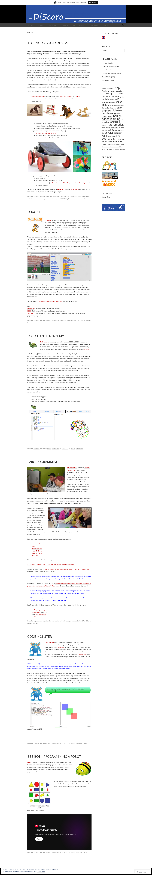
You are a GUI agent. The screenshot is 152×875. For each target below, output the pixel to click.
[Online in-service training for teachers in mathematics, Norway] (109, 183)
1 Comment (79, 448)
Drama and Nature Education (110, 66)
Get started (92, 2)
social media (108, 147)
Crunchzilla (61, 647)
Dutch (115, 99)
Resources (52, 25)
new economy (61, 189)
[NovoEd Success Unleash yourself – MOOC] (110, 175)
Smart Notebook (116, 144)
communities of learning (59, 320)
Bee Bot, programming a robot (41, 610)
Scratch (34, 617)
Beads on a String (37, 553)
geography (106, 111)
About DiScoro (79, 25)
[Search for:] (123, 25)
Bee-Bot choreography (108, 77)
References (94, 25)
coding (63, 196)
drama (112, 99)
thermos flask (51, 133)
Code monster (82, 654)
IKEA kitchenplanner (68, 183)
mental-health (105, 127)
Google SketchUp (80, 183)
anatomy (104, 88)
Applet (104, 91)
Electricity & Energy (108, 80)
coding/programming (38, 96)
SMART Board (107, 144)
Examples (36, 196)
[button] (35, 110)
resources (111, 137)
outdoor (107, 130)
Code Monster (36, 612)
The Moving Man (37, 548)
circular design (74, 189)
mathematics (115, 124)
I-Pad (110, 116)
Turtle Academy (44, 342)
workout (117, 149)
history (104, 116)
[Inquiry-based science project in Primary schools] (109, 165)
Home (30, 25)
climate (103, 94)
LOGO (29, 311)
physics (109, 132)
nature (116, 127)
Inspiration (64, 25)
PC (111, 130)
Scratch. (78, 96)
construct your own (41, 133)
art (109, 91)
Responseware (118, 139)
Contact (106, 25)
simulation (117, 141)
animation (110, 88)
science (47, 199)
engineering (73, 196)
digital (107, 99)
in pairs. (86, 349)
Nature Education (107, 70)
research (114, 136)
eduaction (112, 102)
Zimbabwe (122, 149)
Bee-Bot (29, 762)
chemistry (57, 196)
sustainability (118, 147)
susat (113, 147)
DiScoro (70, 199)
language (115, 121)
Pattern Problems (37, 551)
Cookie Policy (41, 871)
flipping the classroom (109, 108)
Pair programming (72, 467)
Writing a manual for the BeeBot (111, 73)
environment (117, 105)
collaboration (115, 94)
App (117, 88)
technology (54, 199)
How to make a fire (107, 63)
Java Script (30, 313)
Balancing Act (36, 544)
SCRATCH (48, 220)
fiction (122, 105)
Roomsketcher (56, 183)
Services (40, 25)
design (67, 196)
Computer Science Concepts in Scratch (50, 301)
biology (113, 91)
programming (71, 320)
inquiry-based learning (37, 199)
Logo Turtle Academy (66, 96)
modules (111, 127)
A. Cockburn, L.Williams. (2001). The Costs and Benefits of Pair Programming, (51, 564)
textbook (112, 149)
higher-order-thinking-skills (112, 112)
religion (109, 136)
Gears (33, 546)
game (120, 107)
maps (104, 125)
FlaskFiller (35, 556)
